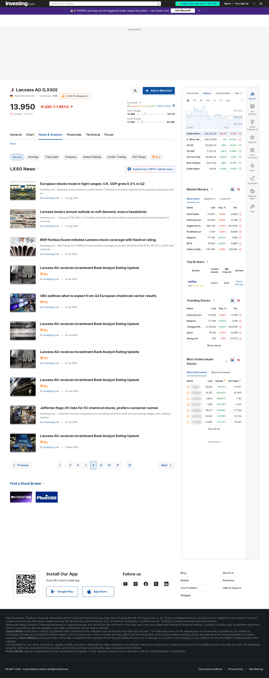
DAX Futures (193, 162)
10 (109, 465)
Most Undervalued (197, 372)
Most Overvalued (220, 372)
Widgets (186, 595)
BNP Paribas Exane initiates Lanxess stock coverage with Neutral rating (98, 240)
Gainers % (209, 198)
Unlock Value (164, 106)
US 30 (190, 145)
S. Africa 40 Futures (197, 139)
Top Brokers (195, 262)
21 (129, 465)
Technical (93, 134)
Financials (74, 134)
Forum (108, 134)
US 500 (191, 151)
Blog (183, 572)
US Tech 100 (193, 157)
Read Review (239, 283)
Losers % (225, 198)
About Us (228, 572)
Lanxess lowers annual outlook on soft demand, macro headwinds (93, 212)
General (16, 134)
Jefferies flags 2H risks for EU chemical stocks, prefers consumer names (99, 408)
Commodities (223, 93)
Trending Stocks (198, 300)
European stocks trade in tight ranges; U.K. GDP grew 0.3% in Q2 (92, 184)
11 (118, 465)
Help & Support (232, 587)
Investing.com (51, 198)
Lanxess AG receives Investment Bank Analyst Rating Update (89, 268)
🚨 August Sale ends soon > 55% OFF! (197, 3)
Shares (239, 93)
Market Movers (197, 189)
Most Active (193, 198)
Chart (30, 134)
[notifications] (254, 3)
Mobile (185, 580)
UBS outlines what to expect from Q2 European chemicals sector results (98, 296)
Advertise (228, 580)
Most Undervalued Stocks (200, 361)
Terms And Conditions (210, 669)
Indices (207, 93)
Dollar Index (193, 168)
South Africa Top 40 (197, 133)
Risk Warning (256, 669)
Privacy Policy (235, 669)
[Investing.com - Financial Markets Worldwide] (20, 3)
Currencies (193, 93)
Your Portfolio (189, 587)
